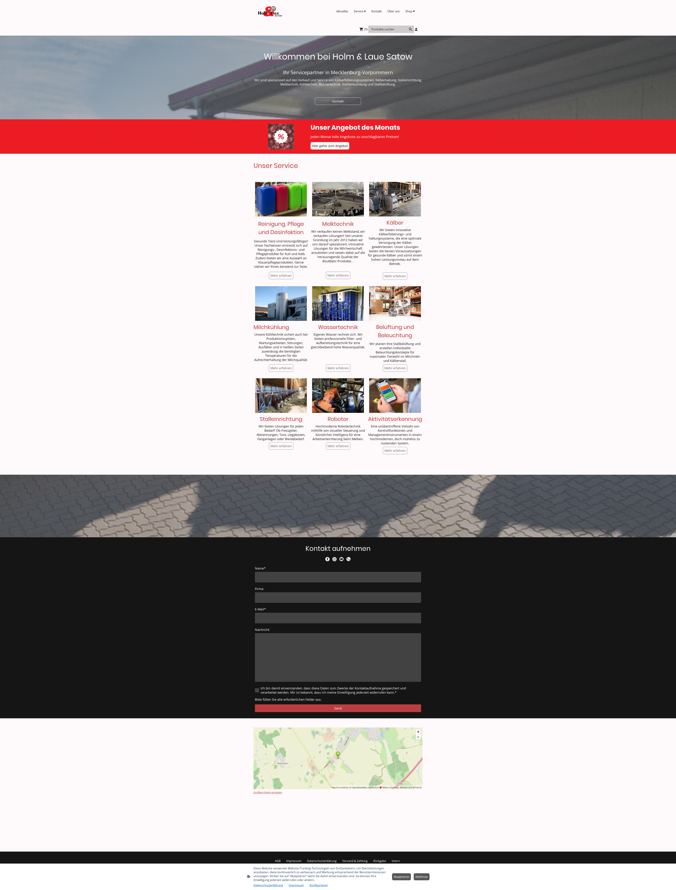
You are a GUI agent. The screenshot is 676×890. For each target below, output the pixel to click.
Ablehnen (421, 877)
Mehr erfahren (338, 275)
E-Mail (260, 609)
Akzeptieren (401, 877)
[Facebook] (327, 559)
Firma (259, 589)
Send (338, 708)
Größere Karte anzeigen (268, 792)
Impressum (296, 885)
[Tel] (348, 559)
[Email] (341, 559)
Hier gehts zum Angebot (330, 146)
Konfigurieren (318, 885)
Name (260, 568)
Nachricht (262, 630)
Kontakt (338, 101)
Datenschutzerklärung (268, 885)
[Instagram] (334, 559)
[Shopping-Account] (416, 29)
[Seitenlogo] (270, 11)
